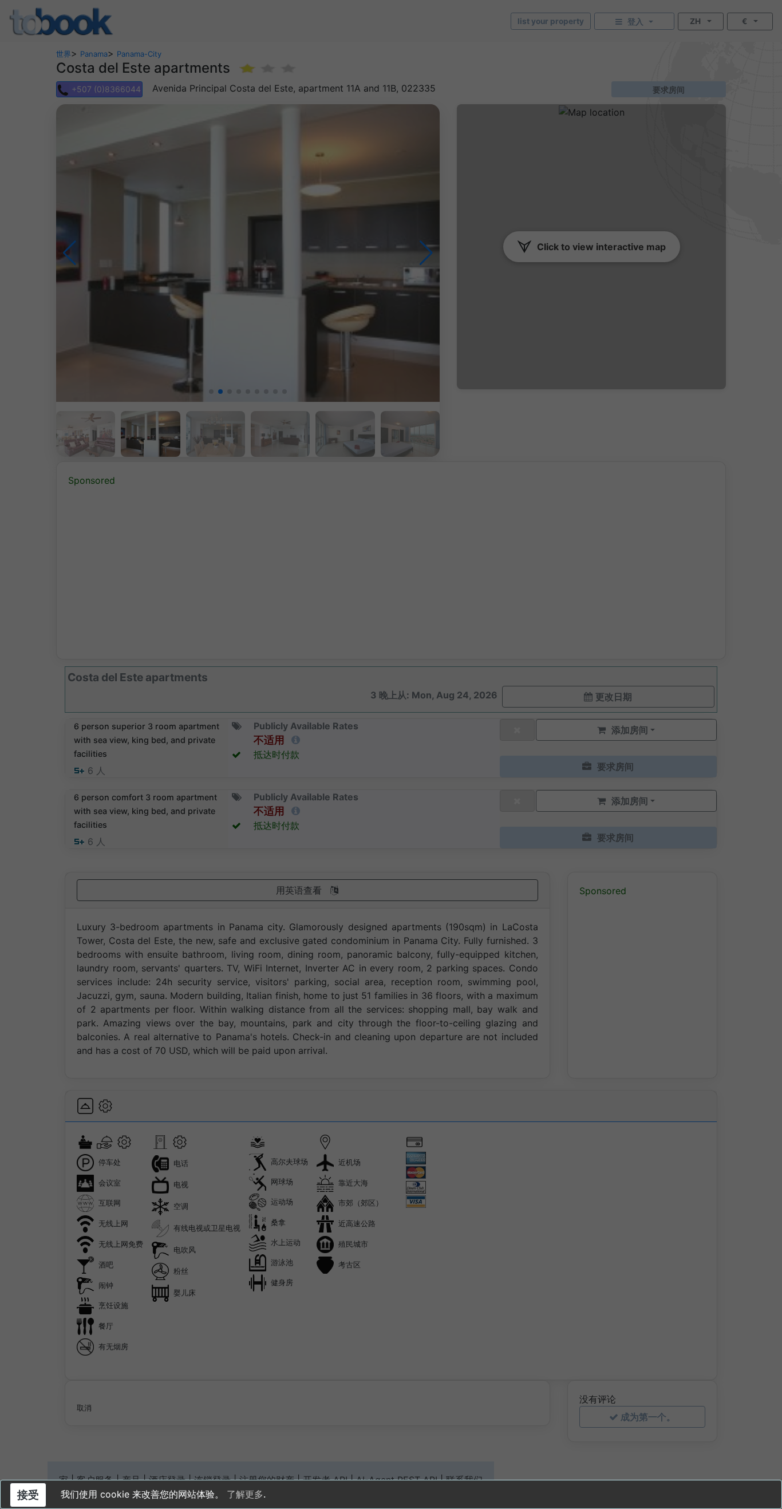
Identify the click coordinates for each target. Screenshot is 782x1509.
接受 (28, 1495)
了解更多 (245, 1494)
